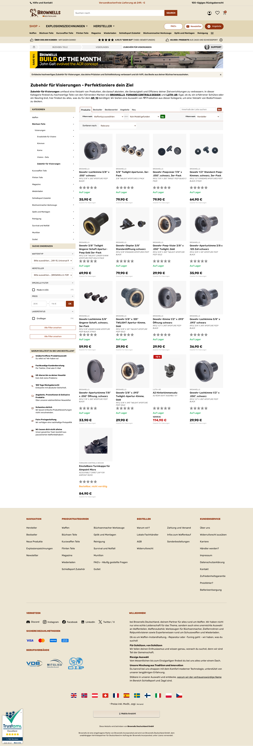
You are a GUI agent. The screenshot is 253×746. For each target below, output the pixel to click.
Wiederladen (110, 33)
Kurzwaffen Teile (64, 33)
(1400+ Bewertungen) (135, 40)
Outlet (97, 569)
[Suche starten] (170, 13)
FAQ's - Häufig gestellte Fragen (111, 562)
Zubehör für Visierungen (87, 203)
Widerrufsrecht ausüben (213, 534)
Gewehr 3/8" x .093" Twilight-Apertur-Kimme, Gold (130, 396)
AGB (139, 541)
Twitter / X (109, 622)
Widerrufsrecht (145, 548)
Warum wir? (143, 527)
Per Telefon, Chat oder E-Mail (48, 368)
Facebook (72, 622)
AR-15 (94, 98)
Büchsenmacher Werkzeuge (157, 33)
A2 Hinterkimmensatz (165, 392)
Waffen (32, 33)
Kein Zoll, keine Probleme (46, 378)
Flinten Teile (82, 33)
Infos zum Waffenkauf (179, 534)
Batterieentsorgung (211, 589)
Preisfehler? (206, 583)
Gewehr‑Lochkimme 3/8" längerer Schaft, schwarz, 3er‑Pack (93, 323)
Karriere (204, 541)
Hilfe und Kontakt (42, 2)
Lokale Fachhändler (147, 534)
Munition (98, 555)
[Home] (33, 47)
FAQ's (173, 26)
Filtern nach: (87, 116)
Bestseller (31, 534)
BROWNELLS (117, 94)
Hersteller (102, 26)
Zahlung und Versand (179, 527)
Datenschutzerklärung (212, 562)
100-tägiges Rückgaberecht (208, 2)
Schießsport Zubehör (129, 33)
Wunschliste (218, 13)
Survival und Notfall (104, 548)
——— (212, 32)
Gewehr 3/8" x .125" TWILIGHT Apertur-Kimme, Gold (131, 323)
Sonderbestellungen (178, 541)
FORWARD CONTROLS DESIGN (143, 94)
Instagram (53, 622)
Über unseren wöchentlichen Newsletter (53, 400)
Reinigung (203, 33)
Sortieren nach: (90, 125)
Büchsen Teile (46, 33)
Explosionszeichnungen (65, 26)
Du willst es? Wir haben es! (47, 358)
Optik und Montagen (184, 33)
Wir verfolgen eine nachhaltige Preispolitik (54, 422)
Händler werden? (209, 548)
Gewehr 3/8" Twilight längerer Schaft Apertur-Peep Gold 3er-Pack (93, 249)
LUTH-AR (171, 94)
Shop (33, 26)
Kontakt (204, 569)
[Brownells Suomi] (148, 695)
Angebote (216, 26)
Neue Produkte (34, 541)
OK (69, 303)
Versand (140, 704)
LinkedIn (90, 622)
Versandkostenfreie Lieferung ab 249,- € (122, 2)
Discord (35, 621)
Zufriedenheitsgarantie (212, 576)
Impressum (206, 555)
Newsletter (32, 555)
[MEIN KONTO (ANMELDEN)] (210, 13)
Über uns (205, 527)
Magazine (96, 33)
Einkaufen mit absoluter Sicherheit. (51, 388)
